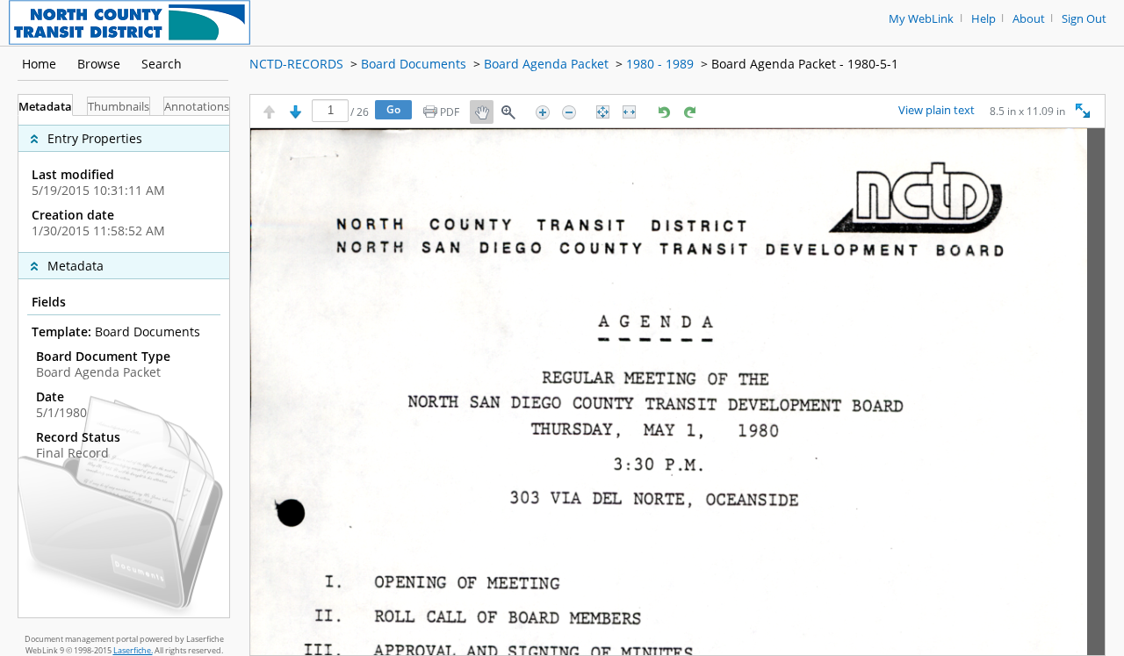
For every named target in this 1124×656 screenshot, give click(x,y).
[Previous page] (269, 112)
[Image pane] (677, 391)
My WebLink (921, 18)
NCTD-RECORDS (296, 63)
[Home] (129, 21)
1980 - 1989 (660, 63)
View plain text (936, 111)
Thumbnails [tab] (118, 106)
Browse (98, 63)
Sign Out (1084, 18)
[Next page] (295, 112)
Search (161, 63)
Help (983, 18)
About (1028, 18)
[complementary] (123, 184)
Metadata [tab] (45, 106)
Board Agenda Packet (546, 63)
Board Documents (413, 63)
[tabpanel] (124, 366)
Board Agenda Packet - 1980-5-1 (804, 63)
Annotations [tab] (196, 106)
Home (39, 63)
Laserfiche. (133, 650)
